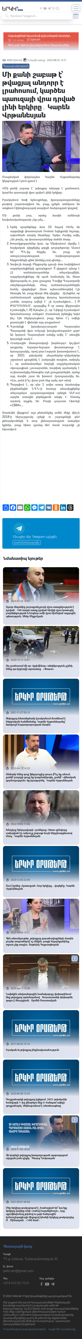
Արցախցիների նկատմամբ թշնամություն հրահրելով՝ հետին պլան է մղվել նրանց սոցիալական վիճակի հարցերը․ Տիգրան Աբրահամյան (40, 36)
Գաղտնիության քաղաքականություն (24, 1329)
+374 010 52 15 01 (16, 1283)
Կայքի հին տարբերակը (62, 1329)
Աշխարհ (35, 39)
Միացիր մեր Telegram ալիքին (35, 537)
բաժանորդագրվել (26, 542)
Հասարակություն (16, 66)
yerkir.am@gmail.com (18, 1271)
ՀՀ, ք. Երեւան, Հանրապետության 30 (30, 1259)
